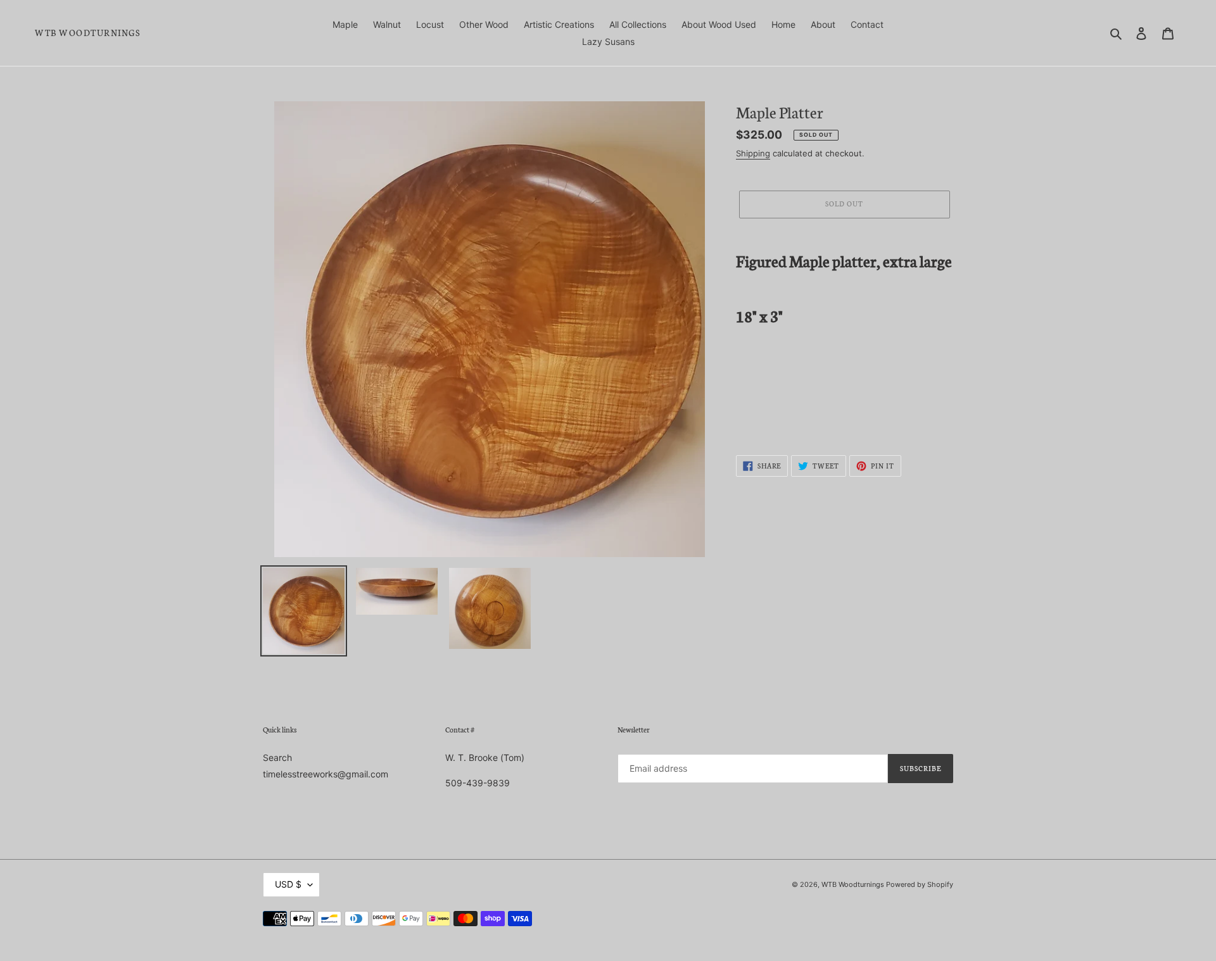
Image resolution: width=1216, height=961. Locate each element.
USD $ (288, 884)
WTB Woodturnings (87, 33)
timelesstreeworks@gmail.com (325, 774)
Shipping (753, 153)
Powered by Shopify (919, 884)
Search (277, 757)
